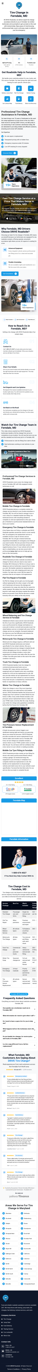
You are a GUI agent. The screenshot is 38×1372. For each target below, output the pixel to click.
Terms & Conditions (13, 1369)
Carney (26, 1274)
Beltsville (8, 1279)
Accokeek (8, 1218)
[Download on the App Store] (11, 218)
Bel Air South (9, 1274)
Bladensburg (27, 1218)
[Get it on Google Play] (26, 218)
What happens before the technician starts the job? (18, 1030)
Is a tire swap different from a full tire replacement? (15, 1045)
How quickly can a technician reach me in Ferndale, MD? (16, 1009)
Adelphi (8, 1223)
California (27, 1253)
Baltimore (8, 1258)
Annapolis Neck (10, 1233)
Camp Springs (28, 1268)
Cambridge (27, 1263)
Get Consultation (8, 274)
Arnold (7, 1243)
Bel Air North (9, 1268)
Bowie (26, 1223)
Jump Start (7, 1322)
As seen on (19, 1193)
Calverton (27, 1258)
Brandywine (27, 1228)
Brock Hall (27, 1233)
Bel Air (7, 1263)
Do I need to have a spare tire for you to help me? (18, 1022)
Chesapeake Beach (29, 1284)
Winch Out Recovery (30, 103)
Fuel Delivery (18, 103)
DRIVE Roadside (15, 1366)
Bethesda (27, 1213)
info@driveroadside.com (12, 1352)
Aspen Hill (8, 1248)
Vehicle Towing (31, 93)
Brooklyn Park (28, 1238)
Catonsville (27, 1279)
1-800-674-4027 (22, 210)
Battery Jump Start (7, 93)
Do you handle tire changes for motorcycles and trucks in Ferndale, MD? (17, 1037)
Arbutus (8, 1238)
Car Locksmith (8, 1332)
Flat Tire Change (19, 93)
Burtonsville (27, 1248)
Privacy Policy (26, 1369)
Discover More (7, 153)
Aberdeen (8, 1213)
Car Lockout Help (7, 103)
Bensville (8, 1284)
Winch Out (7, 1335)
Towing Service (8, 1329)
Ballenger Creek (10, 1253)
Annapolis (8, 1228)
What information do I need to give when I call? (18, 1015)
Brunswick (27, 1243)
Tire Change (7, 1319)
